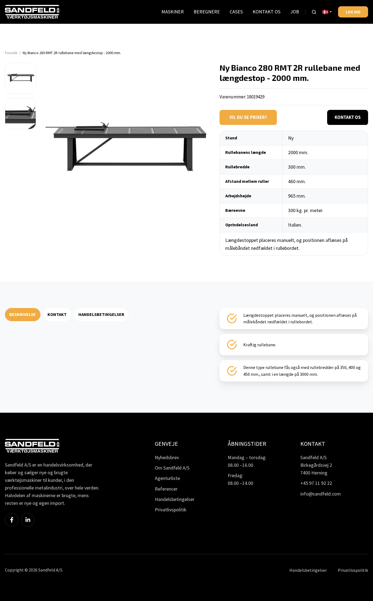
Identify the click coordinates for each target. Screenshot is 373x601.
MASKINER (172, 11)
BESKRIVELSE (22, 314)
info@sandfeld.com (320, 494)
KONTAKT (57, 314)
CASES (236, 11)
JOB (294, 11)
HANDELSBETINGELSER (101, 314)
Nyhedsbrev (167, 457)
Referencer (166, 489)
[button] (314, 12)
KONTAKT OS (266, 11)
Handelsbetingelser (174, 499)
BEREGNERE (207, 11)
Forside (11, 52)
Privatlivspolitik (171, 509)
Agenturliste (167, 478)
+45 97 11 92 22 (316, 483)
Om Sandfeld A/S (172, 468)
